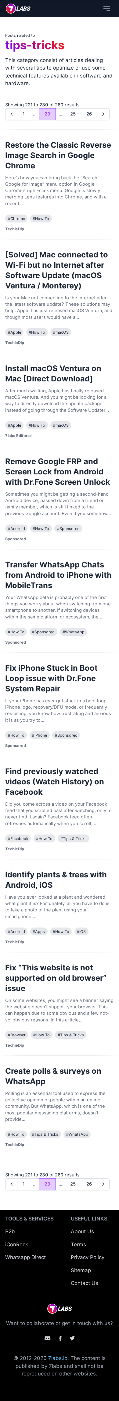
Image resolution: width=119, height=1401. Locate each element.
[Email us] (47, 1338)
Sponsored (15, 539)
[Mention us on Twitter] (72, 1338)
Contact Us (84, 1283)
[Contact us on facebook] (60, 1338)
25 (73, 114)
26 (89, 114)
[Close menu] (106, 9)
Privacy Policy (87, 1257)
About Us (82, 1231)
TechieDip (14, 229)
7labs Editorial (18, 435)
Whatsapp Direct (25, 1257)
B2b (10, 1231)
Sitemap (81, 1270)
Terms (78, 1244)
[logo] (18, 8)
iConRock (16, 1244)
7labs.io (57, 1358)
